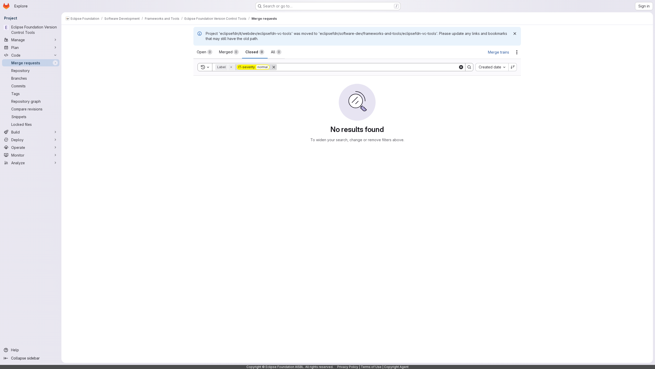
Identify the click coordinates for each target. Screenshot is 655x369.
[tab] (204, 52)
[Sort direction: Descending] (513, 67)
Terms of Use (371, 367)
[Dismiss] (515, 33)
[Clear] (461, 67)
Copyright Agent (396, 367)
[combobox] (491, 67)
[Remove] (274, 67)
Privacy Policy (347, 367)
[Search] (469, 67)
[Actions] (517, 52)
